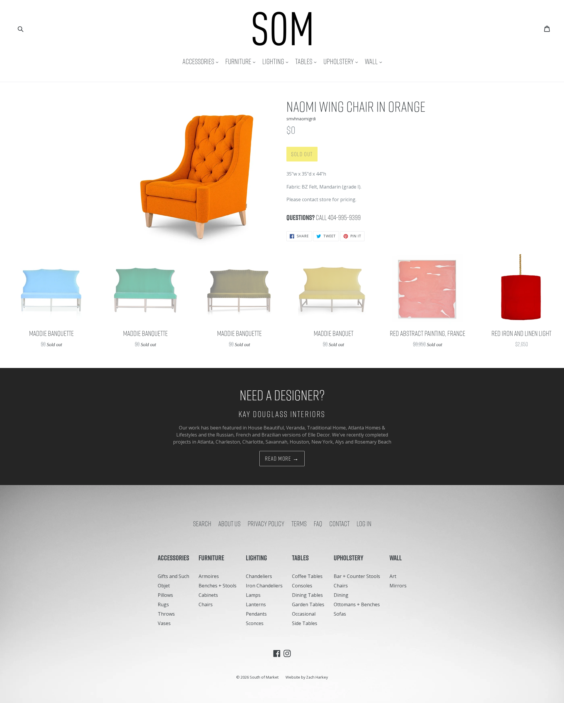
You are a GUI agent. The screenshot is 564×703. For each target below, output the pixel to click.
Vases (164, 623)
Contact (339, 524)
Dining (341, 595)
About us (229, 524)
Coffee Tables (307, 576)
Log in (364, 524)
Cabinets (208, 595)
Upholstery (342, 61)
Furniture (241, 61)
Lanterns (256, 604)
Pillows (165, 595)
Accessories (201, 61)
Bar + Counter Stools (357, 576)
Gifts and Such (173, 576)
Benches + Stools (217, 585)
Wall (375, 61)
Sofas (340, 614)
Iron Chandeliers (264, 585)
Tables (307, 61)
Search (202, 524)
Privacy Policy (266, 524)
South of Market (264, 677)
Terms (299, 524)
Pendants (256, 614)
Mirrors (398, 585)
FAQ (318, 524)
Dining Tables (307, 595)
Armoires (209, 576)
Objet (164, 585)
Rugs (163, 604)
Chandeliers (259, 576)
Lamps (253, 595)
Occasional (303, 614)
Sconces (254, 623)
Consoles (302, 585)
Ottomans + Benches (357, 604)
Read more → (282, 458)
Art (393, 576)
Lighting (276, 61)
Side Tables (304, 623)
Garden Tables (308, 604)
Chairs (206, 604)
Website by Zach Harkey (307, 677)
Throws (166, 614)
